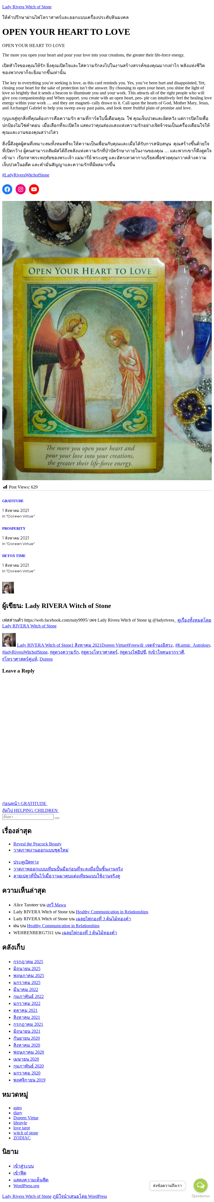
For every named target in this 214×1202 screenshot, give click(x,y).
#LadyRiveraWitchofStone (25, 175)
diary (17, 1112)
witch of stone (25, 1132)
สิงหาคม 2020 (26, 1045)
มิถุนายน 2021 (26, 1031)
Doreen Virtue (114, 645)
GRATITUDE (13, 501)
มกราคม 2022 (26, 1003)
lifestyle (20, 1122)
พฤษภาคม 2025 (28, 975)
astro (17, 1107)
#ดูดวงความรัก (64, 652)
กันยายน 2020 (26, 1038)
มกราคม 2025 (26, 982)
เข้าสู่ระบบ (23, 1166)
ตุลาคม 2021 (25, 1010)
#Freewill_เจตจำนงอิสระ (150, 645)
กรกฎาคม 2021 (28, 1024)
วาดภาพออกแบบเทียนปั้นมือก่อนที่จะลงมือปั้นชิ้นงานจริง (68, 869)
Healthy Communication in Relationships (112, 911)
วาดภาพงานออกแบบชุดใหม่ (41, 850)
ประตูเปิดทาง (26, 862)
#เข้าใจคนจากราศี (166, 652)
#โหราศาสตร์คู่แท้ (19, 659)
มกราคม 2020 (26, 1073)
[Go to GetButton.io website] (201, 1196)
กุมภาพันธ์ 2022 (28, 996)
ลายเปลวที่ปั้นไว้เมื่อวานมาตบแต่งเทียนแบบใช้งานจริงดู (66, 876)
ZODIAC (22, 1137)
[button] (107, 340)
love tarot (21, 1127)
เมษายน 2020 (26, 1059)
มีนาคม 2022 (25, 989)
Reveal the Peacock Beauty (37, 844)
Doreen (46, 659)
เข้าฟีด (19, 1173)
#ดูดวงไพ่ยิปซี (133, 652)
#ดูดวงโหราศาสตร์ (99, 652)
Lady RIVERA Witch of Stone (44, 645)
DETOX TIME (14, 556)
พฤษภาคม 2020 (28, 1052)
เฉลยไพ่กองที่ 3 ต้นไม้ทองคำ (103, 918)
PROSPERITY (13, 528)
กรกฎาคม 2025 (28, 961)
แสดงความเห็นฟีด (30, 1180)
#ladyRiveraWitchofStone (25, 652)
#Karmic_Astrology (192, 645)
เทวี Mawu (56, 904)
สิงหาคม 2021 (26, 1017)
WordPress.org (26, 1185)
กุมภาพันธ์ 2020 (28, 1066)
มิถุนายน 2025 (26, 968)
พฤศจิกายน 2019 (29, 1080)
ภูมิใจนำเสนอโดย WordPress (80, 1196)
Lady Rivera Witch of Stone (27, 6)
